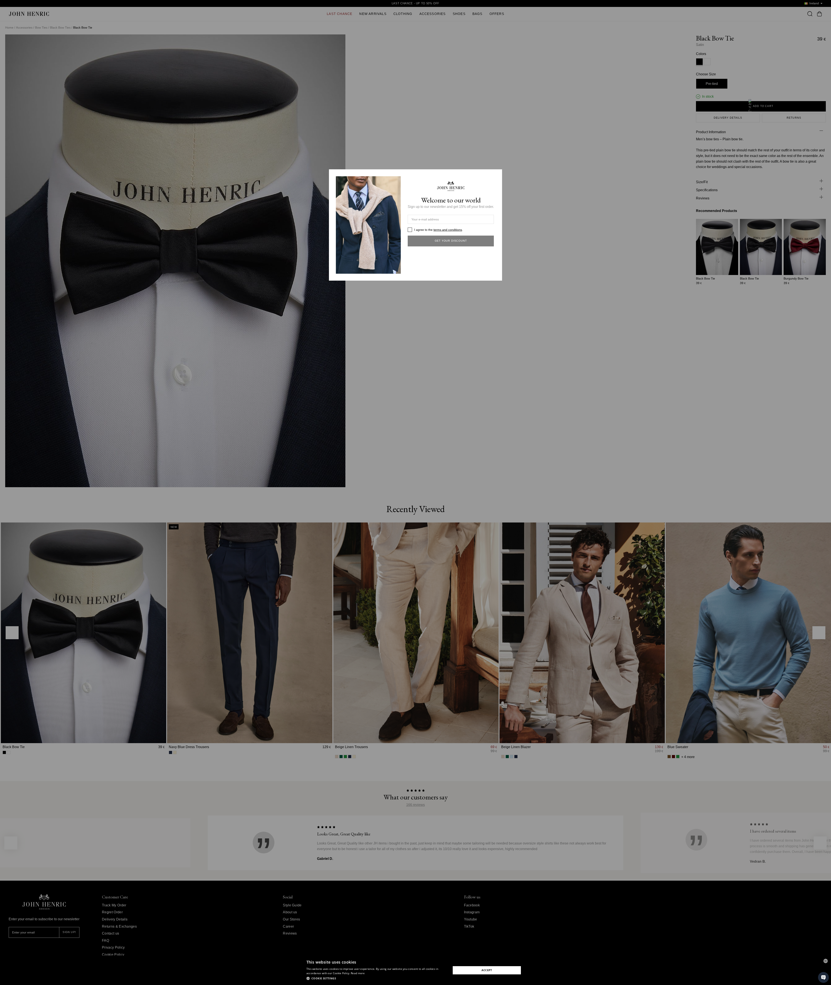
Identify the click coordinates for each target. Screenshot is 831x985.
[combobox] (825, 961)
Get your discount (451, 240)
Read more (358, 973)
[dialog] (415, 970)
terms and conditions (447, 229)
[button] (376, 978)
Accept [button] (487, 970)
